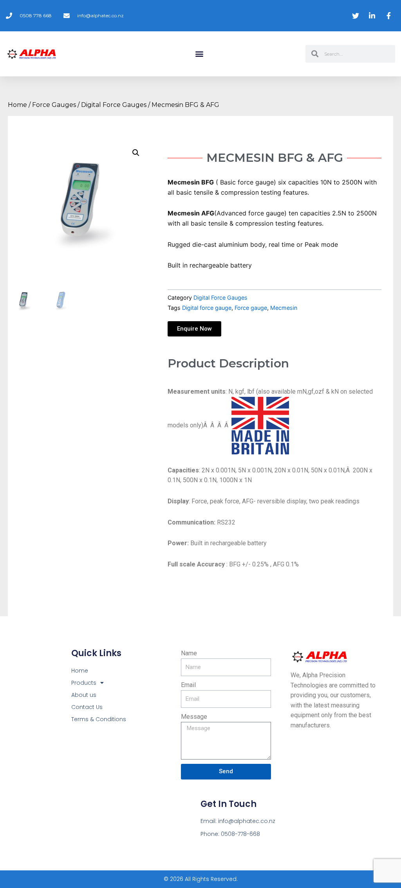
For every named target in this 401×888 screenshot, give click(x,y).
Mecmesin (283, 307)
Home (17, 105)
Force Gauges (54, 105)
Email (188, 685)
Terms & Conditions (98, 719)
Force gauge (251, 307)
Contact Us (87, 707)
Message (194, 716)
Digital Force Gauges (113, 105)
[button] (199, 53)
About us (83, 695)
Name (189, 653)
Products (83, 683)
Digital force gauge (206, 307)
